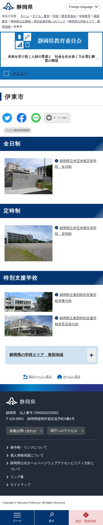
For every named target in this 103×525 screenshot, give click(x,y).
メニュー (20, 73)
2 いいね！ (61, 117)
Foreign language (81, 7)
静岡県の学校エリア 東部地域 (36, 354)
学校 (55, 16)
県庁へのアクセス (64, 431)
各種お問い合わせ (23, 431)
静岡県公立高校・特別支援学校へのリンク (38, 21)
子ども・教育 (41, 16)
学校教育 (85, 16)
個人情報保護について (27, 455)
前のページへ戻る (40, 376)
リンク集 (17, 477)
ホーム (25, 16)
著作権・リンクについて (28, 447)
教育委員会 (69, 16)
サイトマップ (20, 485)
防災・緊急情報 (86, 521)
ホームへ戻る (71, 376)
